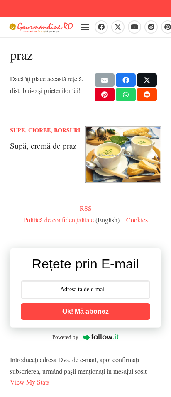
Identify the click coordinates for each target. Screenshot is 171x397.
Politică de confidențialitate (58, 219)
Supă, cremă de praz (43, 145)
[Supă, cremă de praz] (123, 154)
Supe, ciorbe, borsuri (45, 130)
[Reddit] (151, 27)
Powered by (65, 337)
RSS (86, 208)
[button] (85, 27)
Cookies (137, 219)
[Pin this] (105, 94)
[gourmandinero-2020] (41, 27)
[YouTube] (134, 27)
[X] (118, 27)
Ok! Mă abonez (85, 311)
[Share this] (126, 80)
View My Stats (29, 382)
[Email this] (105, 80)
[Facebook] (101, 27)
